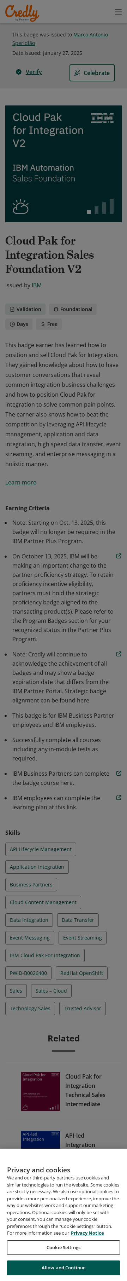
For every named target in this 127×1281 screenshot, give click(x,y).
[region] (63, 1215)
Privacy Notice (87, 1233)
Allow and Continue (63, 1267)
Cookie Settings (63, 1247)
